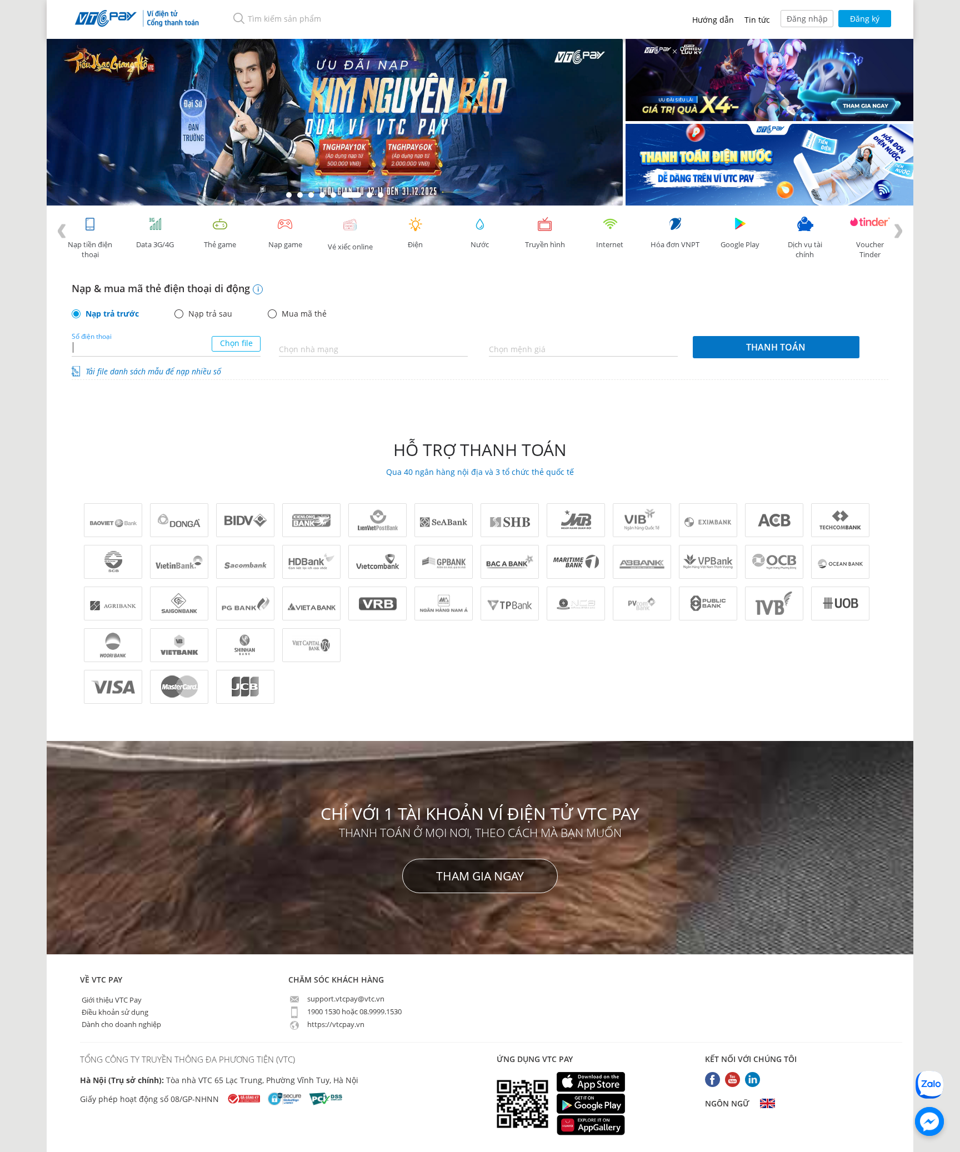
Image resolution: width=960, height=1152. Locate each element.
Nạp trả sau (210, 313)
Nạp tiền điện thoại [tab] (90, 249)
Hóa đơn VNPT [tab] (675, 244)
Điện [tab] (415, 244)
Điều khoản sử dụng (114, 1011)
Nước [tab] (480, 244)
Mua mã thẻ (304, 313)
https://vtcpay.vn (335, 1024)
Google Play (740, 244)
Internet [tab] (609, 244)
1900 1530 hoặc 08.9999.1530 (354, 1011)
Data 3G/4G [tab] (155, 244)
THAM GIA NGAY (480, 876)
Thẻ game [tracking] (220, 244)
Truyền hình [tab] (545, 244)
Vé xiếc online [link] (350, 247)
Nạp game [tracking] (285, 244)
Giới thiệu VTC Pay (111, 999)
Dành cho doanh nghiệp (120, 1024)
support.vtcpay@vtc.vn (345, 999)
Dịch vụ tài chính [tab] (805, 249)
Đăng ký (864, 18)
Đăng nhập (807, 18)
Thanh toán (776, 347)
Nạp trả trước (112, 313)
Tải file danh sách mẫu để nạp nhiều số (153, 371)
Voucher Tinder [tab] (870, 249)
